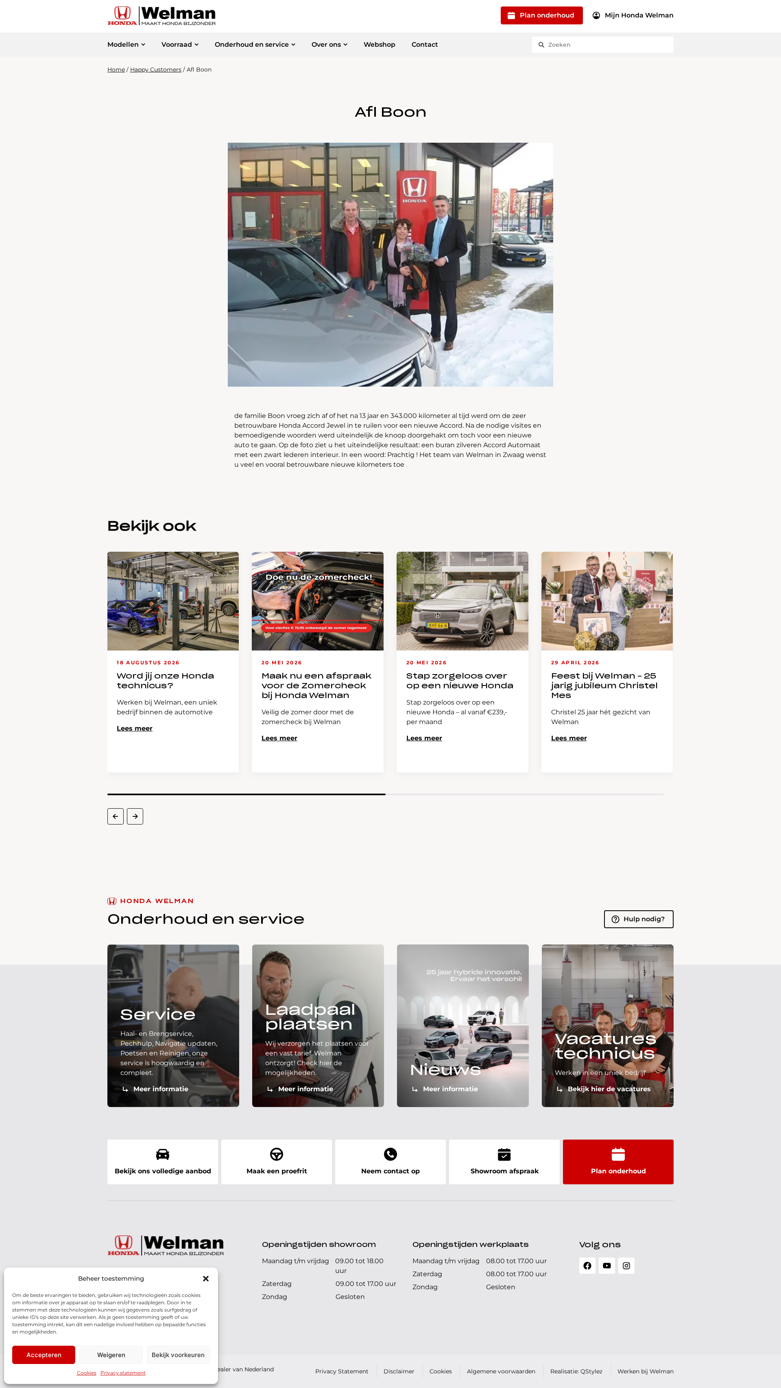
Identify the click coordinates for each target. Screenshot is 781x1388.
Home (116, 69)
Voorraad (176, 44)
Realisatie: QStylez (576, 1371)
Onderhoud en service (252, 44)
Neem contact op (390, 1171)
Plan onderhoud (547, 15)
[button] (206, 1279)
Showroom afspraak (505, 1171)
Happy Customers (155, 69)
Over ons (326, 44)
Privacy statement (123, 1373)
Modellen (123, 44)
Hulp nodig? (644, 919)
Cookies (86, 1373)
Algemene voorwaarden (501, 1371)
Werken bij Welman (645, 1371)
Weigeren (111, 1355)
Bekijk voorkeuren (178, 1355)
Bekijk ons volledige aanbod (163, 1171)
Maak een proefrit (277, 1171)
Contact (425, 44)
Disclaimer (399, 1371)
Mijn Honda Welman (639, 15)
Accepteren (43, 1355)
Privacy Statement (342, 1371)
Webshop (379, 44)
